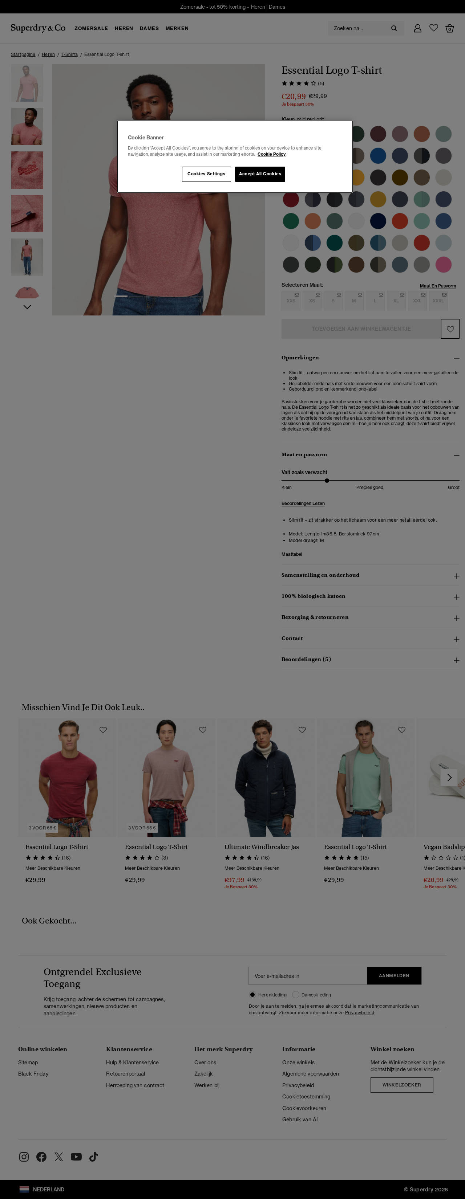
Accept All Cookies (260, 173)
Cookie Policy (272, 154)
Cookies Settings (206, 173)
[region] (235, 156)
